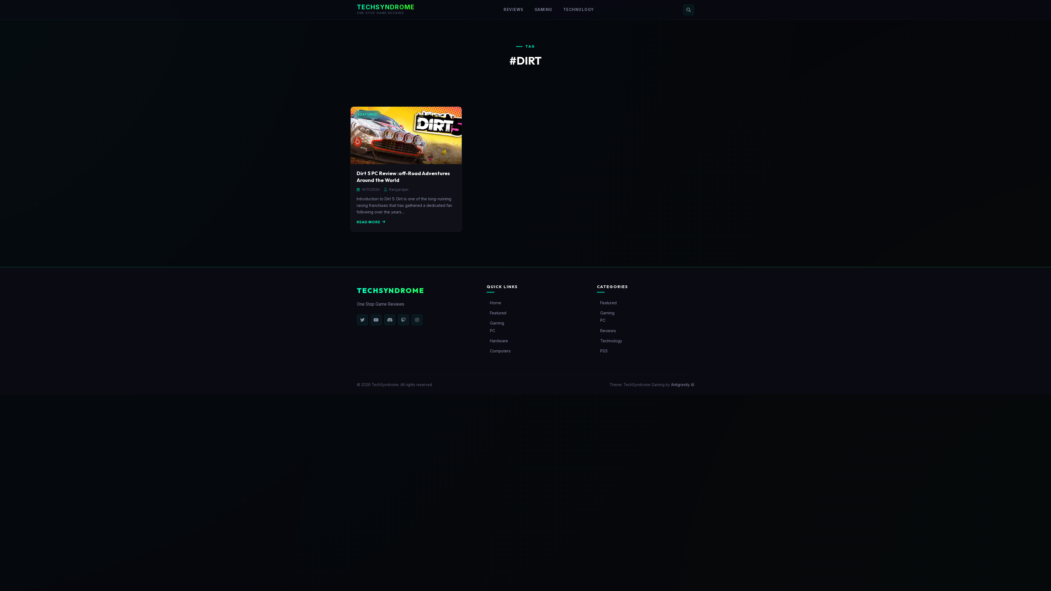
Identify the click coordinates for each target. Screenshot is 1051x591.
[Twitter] (362, 319)
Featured (498, 313)
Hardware (499, 340)
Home (495, 302)
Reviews (514, 9)
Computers (500, 351)
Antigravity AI (682, 385)
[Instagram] (417, 319)
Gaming (543, 9)
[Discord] (389, 319)
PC (492, 330)
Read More (368, 222)
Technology (578, 9)
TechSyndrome (386, 7)
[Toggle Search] (688, 9)
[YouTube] (376, 319)
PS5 (604, 351)
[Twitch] (403, 319)
